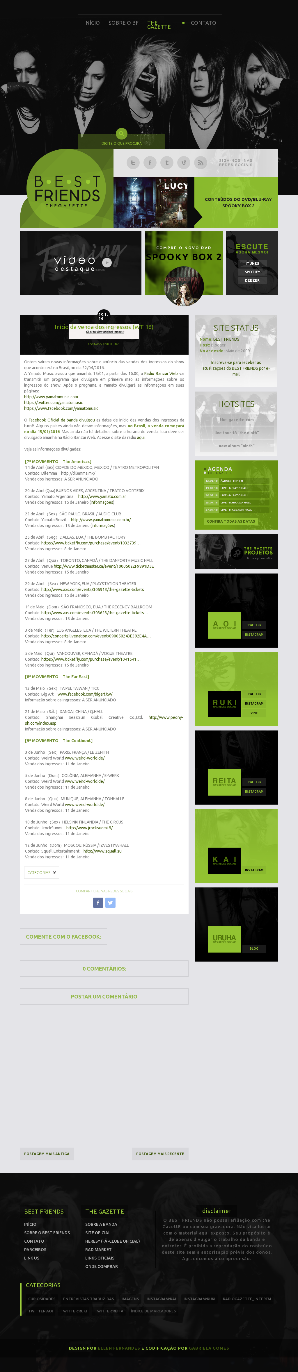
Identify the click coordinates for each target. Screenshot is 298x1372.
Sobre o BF (124, 23)
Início (92, 23)
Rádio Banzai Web (161, 373)
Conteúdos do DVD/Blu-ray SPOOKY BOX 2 (238, 202)
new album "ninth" (237, 446)
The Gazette (159, 25)
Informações (102, 502)
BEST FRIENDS (226, 339)
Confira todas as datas (231, 521)
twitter (254, 625)
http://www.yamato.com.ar (102, 496)
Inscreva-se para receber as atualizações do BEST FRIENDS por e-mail (236, 368)
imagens (130, 1299)
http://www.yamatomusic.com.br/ (101, 519)
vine (254, 713)
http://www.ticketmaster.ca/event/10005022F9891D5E (104, 566)
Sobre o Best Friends (47, 1233)
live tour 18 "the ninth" (236, 432)
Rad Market (98, 1250)
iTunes (252, 263)
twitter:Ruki (74, 1311)
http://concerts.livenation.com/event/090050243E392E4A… (96, 636)
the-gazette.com (237, 419)
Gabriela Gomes (209, 1348)
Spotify (252, 272)
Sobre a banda (101, 1224)
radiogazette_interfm (247, 1299)
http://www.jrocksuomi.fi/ (89, 828)
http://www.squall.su (103, 851)
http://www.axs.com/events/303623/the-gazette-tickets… (94, 612)
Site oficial (98, 1233)
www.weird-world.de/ (84, 758)
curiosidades (42, 1299)
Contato (203, 23)
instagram (254, 634)
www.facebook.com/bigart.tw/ (85, 694)
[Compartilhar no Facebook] (98, 903)
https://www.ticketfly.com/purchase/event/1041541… (91, 659)
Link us (31, 1258)
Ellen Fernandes (119, 1348)
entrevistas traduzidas (88, 1299)
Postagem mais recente (160, 1154)
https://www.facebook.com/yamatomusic (61, 408)
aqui (141, 437)
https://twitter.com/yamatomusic (53, 402)
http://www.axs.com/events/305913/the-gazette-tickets (92, 589)
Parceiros (35, 1250)
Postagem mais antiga (47, 1154)
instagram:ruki (199, 1299)
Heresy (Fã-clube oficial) (112, 1241)
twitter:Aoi (40, 1311)
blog (254, 948)
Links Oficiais (99, 1258)
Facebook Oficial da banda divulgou (62, 420)
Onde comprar (101, 1266)
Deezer (252, 280)
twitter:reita (109, 1311)
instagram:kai (161, 1299)
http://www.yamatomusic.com (51, 396)
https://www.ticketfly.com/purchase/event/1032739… (91, 543)
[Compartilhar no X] (110, 903)
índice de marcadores (153, 1311)
